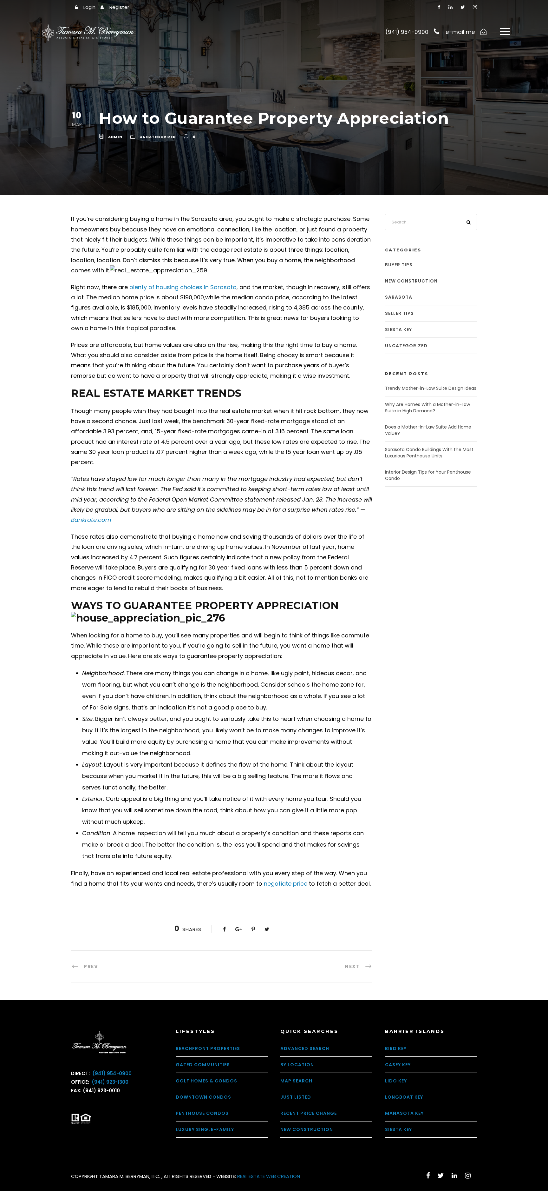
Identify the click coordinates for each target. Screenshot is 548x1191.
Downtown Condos (203, 1097)
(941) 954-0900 (111, 1073)
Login (89, 7)
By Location (297, 1064)
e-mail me (460, 32)
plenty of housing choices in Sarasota (183, 287)
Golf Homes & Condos (206, 1081)
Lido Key (396, 1081)
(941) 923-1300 (109, 1082)
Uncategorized (158, 137)
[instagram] (475, 7)
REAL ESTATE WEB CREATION (268, 1176)
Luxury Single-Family (205, 1129)
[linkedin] (450, 7)
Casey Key (398, 1064)
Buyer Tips (399, 265)
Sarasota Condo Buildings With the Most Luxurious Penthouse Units (429, 452)
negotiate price (285, 884)
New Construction (411, 281)
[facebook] (439, 7)
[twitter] (462, 7)
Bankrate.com (91, 520)
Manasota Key (404, 1113)
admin (115, 137)
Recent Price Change (308, 1113)
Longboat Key (404, 1097)
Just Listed (295, 1097)
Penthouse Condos (202, 1113)
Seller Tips (399, 313)
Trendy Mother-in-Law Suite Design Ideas (430, 388)
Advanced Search (304, 1048)
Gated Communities (203, 1064)
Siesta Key (398, 329)
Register (119, 7)
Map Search (296, 1081)
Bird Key (396, 1048)
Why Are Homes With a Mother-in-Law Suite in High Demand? (427, 407)
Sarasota (398, 297)
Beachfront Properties (208, 1048)
